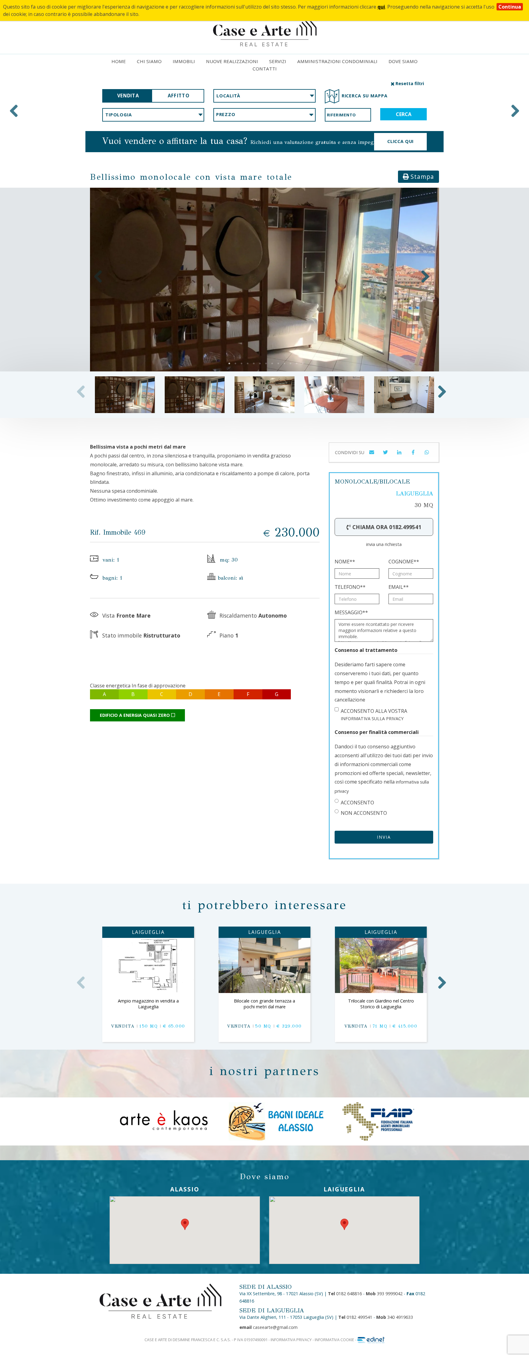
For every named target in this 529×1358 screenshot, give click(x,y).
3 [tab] (241, 363)
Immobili (184, 61)
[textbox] (264, 96)
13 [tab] (303, 363)
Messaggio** (351, 612)
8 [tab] (272, 363)
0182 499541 (355, 1317)
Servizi (277, 61)
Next (515, 111)
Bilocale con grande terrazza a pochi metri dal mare (264, 1004)
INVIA (384, 837)
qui (381, 6)
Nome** (345, 561)
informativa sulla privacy (372, 718)
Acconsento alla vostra (374, 714)
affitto (178, 96)
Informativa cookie (334, 1339)
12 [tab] (297, 363)
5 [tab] (254, 363)
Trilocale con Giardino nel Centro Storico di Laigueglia (381, 1004)
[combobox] (264, 96)
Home (118, 61)
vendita (128, 96)
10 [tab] (284, 363)
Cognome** (403, 561)
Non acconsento (364, 813)
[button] (385, 455)
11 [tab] (290, 363)
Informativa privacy (291, 1339)
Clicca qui (400, 141)
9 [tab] (278, 363)
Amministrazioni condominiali (337, 61)
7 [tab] (266, 363)
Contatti (265, 69)
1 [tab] (229, 363)
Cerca (403, 114)
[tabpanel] (264, 279)
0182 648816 (345, 1293)
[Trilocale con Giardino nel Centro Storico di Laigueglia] (381, 965)
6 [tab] (260, 363)
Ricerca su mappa (365, 96)
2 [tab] (235, 363)
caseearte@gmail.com (268, 1327)
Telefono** (350, 587)
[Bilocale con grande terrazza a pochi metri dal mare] (264, 965)
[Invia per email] (372, 455)
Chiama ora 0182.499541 (386, 527)
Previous (14, 111)
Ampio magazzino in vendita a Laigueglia (148, 1004)
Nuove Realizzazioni (232, 61)
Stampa (421, 176)
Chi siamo (149, 61)
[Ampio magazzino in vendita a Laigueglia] (148, 965)
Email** (398, 587)
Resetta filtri (409, 83)
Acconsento (357, 802)
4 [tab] (248, 363)
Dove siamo (403, 61)
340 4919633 (394, 1317)
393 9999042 (384, 1293)
